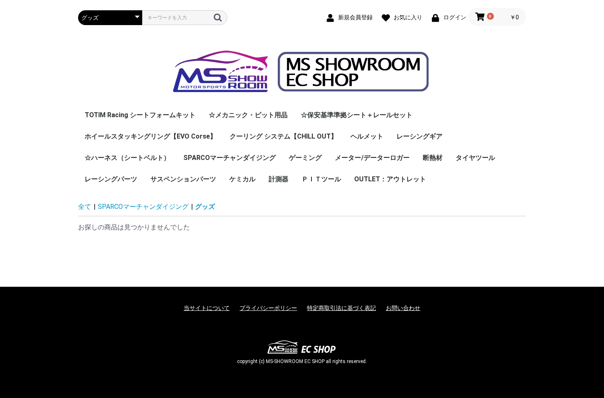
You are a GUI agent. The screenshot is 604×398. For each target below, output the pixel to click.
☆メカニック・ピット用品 (248, 115)
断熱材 (433, 158)
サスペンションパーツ (183, 179)
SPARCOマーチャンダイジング (229, 158)
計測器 (278, 179)
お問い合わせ (403, 308)
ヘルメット (366, 136)
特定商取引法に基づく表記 (341, 308)
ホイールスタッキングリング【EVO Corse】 (151, 136)
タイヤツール (475, 158)
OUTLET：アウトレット (390, 179)
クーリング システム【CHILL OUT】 (283, 136)
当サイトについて (207, 308)
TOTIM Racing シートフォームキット (140, 115)
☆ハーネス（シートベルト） (127, 158)
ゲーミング (305, 158)
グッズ (205, 207)
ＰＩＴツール (321, 179)
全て (84, 207)
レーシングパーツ (111, 179)
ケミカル (242, 179)
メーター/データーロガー (372, 158)
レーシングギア (420, 136)
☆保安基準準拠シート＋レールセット (357, 115)
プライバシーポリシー (268, 308)
